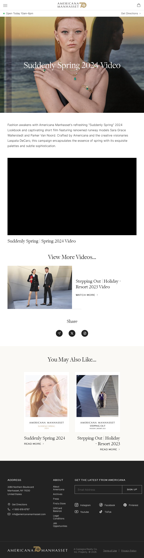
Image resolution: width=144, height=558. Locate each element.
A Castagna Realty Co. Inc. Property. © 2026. (85, 550)
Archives (57, 494)
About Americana (58, 488)
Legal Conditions (58, 517)
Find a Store (59, 503)
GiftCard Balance (57, 509)
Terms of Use (110, 550)
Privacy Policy (128, 550)
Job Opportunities (60, 524)
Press (56, 498)
